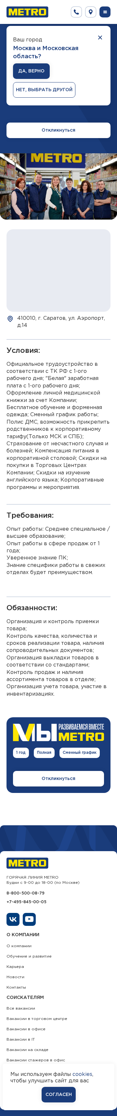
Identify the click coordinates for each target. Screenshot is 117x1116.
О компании (19, 946)
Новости (15, 977)
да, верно (31, 71)
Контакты (16, 987)
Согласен (59, 1095)
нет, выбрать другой (44, 90)
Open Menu (104, 11)
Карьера (15, 967)
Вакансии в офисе (26, 1029)
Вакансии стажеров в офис (35, 1060)
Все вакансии (20, 1008)
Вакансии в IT (20, 1039)
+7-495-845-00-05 (26, 902)
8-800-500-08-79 (25, 893)
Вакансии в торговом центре (36, 1019)
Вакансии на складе (27, 1050)
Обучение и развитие (29, 956)
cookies (82, 1074)
